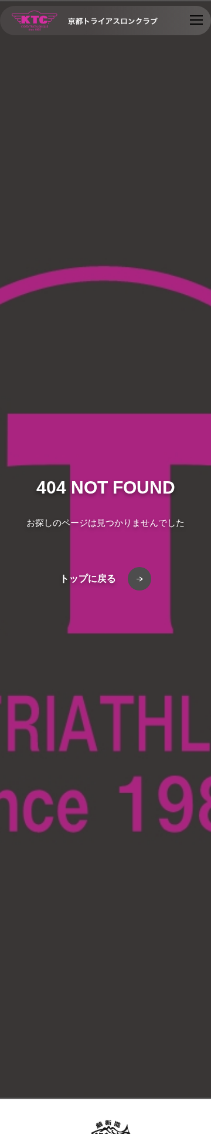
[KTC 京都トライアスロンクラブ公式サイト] (85, 20)
